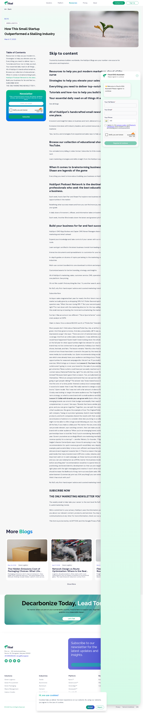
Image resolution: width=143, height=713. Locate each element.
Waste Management (11, 689)
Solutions (49, 3)
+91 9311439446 (10, 656)
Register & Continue (120, 143)
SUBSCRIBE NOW (12, 83)
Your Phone (108, 117)
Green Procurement (11, 683)
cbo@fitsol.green (22, 656)
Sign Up (132, 3)
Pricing (85, 3)
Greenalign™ (73, 686)
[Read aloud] (116, 94)
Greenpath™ (73, 689)
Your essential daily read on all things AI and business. (21, 67)
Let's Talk (71, 618)
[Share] (120, 94)
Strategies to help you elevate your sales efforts (21, 59)
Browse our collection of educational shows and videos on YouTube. (21, 72)
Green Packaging (10, 686)
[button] (107, 121)
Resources (73, 3)
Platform (60, 3)
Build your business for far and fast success (21, 80)
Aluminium (42, 686)
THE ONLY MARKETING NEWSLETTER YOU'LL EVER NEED (21, 86)
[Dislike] (113, 94)
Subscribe (26, 117)
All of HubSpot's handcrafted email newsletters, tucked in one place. (21, 69)
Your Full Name (109, 102)
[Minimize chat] (137, 75)
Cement (42, 689)
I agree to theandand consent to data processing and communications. (121, 126)
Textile (41, 679)
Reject (100, 707)
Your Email (108, 109)
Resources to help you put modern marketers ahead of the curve (21, 56)
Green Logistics (10, 679)
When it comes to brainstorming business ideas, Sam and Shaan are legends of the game (21, 75)
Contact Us (119, 3)
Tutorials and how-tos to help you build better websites (21, 64)
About (95, 3)
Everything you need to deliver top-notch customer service (21, 61)
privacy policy (122, 125)
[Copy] (106, 94)
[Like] (109, 94)
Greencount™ (73, 683)
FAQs (100, 683)
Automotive (43, 683)
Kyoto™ (71, 679)
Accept (90, 707)
